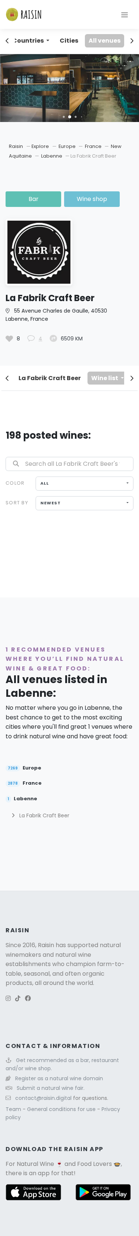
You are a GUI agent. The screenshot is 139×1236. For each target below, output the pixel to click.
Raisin (16, 146)
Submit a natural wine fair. (51, 1088)
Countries (28, 40)
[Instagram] (8, 998)
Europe (68, 146)
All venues (104, 40)
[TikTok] (17, 998)
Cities (69, 40)
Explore (40, 146)
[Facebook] (28, 998)
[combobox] (84, 484)
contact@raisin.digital (43, 1098)
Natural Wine (35, 1164)
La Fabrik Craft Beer (50, 378)
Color (15, 483)
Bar (34, 199)
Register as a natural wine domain (59, 1078)
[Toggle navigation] (124, 14)
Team (14, 1109)
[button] (63, 117)
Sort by (17, 503)
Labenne (52, 156)
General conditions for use (62, 1109)
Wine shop (92, 199)
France (94, 146)
